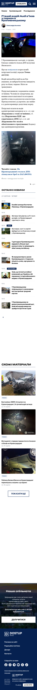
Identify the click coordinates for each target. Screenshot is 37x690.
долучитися (18, 619)
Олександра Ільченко (13, 25)
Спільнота (21, 4)
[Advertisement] (18, 341)
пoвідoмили (13, 70)
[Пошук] (29, 3)
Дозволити (28, 685)
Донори (7, 650)
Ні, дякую (18, 685)
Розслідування (29, 11)
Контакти (7, 654)
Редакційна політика (12, 646)
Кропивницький (15, 11)
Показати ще (18, 494)
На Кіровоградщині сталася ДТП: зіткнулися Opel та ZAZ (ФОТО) (16, 171)
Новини (4, 11)
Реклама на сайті (10, 642)
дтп (34, 184)
